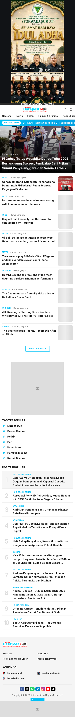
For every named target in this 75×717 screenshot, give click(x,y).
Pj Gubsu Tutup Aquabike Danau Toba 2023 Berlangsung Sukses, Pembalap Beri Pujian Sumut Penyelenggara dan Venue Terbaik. (35, 163)
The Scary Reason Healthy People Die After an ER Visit (29, 332)
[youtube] (48, 689)
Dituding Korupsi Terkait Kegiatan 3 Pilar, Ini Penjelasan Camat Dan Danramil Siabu (40, 610)
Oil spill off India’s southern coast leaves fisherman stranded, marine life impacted (28, 239)
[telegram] (37, 689)
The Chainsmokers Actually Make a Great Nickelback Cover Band (28, 295)
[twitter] (27, 689)
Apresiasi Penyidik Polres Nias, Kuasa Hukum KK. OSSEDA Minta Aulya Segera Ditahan (41, 497)
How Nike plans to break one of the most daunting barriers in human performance (27, 276)
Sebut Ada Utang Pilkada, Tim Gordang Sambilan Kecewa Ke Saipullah (37, 624)
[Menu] (4, 109)
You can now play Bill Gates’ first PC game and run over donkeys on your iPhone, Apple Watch (28, 260)
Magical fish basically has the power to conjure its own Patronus (26, 221)
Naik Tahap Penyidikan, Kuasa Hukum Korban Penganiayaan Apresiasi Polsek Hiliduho (41, 543)
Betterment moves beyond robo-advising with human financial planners (28, 202)
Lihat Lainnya (37, 348)
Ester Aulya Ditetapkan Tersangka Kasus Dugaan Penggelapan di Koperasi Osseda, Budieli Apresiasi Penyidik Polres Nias (39, 481)
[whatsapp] (32, 689)
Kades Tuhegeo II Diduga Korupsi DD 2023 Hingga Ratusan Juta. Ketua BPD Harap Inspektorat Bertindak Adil (39, 594)
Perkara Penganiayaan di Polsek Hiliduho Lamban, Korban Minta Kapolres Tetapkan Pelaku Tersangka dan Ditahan (39, 577)
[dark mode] (66, 109)
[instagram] (43, 689)
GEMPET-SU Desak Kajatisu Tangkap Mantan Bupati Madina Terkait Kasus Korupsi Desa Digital (41, 527)
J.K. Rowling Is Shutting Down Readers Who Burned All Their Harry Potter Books (27, 314)
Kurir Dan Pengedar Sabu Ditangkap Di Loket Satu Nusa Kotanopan (40, 511)
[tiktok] (53, 689)
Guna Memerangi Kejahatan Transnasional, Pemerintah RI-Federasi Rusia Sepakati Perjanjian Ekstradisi (29, 185)
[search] (71, 109)
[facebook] (22, 689)
